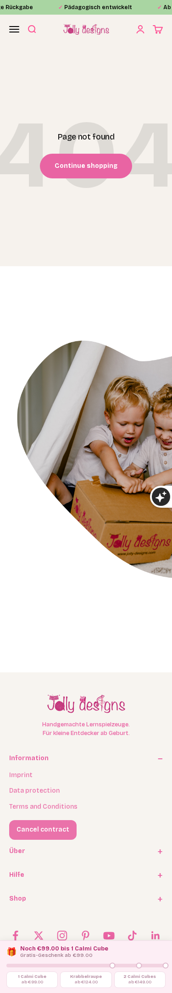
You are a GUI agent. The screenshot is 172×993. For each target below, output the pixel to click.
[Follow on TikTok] (132, 935)
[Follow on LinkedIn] (156, 935)
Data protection (34, 790)
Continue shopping (86, 166)
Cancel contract (43, 829)
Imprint (21, 775)
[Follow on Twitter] (39, 935)
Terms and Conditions (43, 807)
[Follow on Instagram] (62, 935)
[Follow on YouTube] (109, 935)
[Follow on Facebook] (15, 935)
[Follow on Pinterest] (85, 935)
